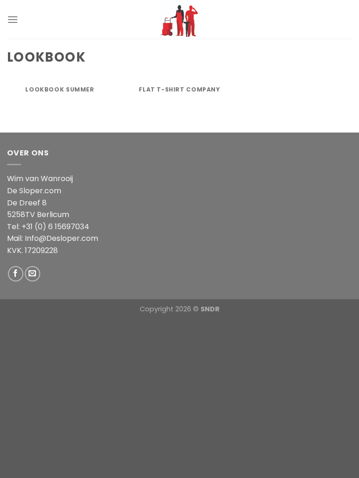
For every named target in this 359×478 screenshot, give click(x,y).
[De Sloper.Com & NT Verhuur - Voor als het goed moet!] (179, 19)
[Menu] (12, 19)
